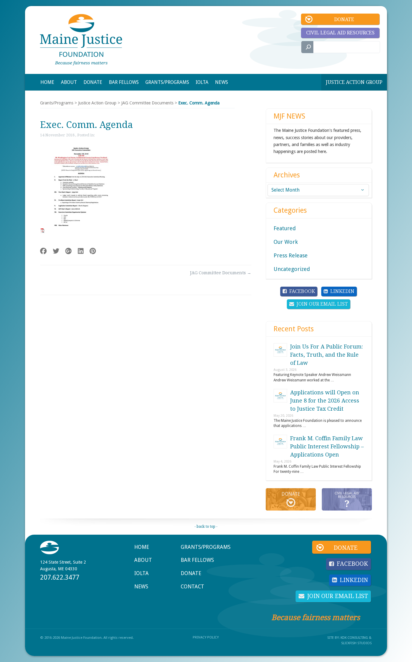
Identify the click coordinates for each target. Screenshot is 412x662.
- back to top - (206, 526)
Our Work (286, 242)
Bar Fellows (197, 560)
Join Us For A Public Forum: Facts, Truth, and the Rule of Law (326, 354)
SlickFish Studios (356, 643)
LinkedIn (342, 291)
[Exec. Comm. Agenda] (78, 230)
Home (141, 547)
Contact (192, 587)
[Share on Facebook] (43, 251)
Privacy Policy (206, 637)
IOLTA (141, 573)
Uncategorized (292, 269)
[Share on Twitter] (56, 251)
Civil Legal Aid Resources (340, 33)
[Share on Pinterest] (93, 251)
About (143, 560)
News (141, 587)
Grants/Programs (56, 102)
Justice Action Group (354, 82)
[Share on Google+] (68, 251)
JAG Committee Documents (147, 102)
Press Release (291, 255)
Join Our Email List (322, 304)
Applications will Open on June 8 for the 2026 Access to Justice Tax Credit (324, 400)
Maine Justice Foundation (81, 39)
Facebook (302, 291)
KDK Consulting (354, 637)
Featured (285, 228)
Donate (344, 19)
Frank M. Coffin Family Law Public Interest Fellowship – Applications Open (327, 446)
